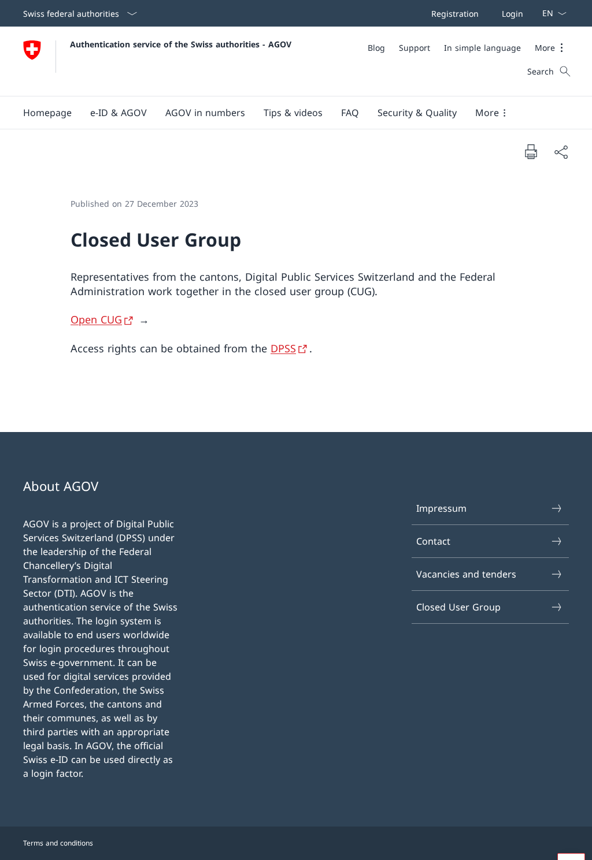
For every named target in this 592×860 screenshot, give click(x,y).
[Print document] (531, 151)
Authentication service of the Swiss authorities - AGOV (180, 44)
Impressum (441, 508)
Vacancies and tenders (466, 574)
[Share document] (561, 152)
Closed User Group (458, 607)
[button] (552, 47)
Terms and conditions (58, 843)
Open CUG (96, 319)
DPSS (283, 348)
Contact (433, 541)
